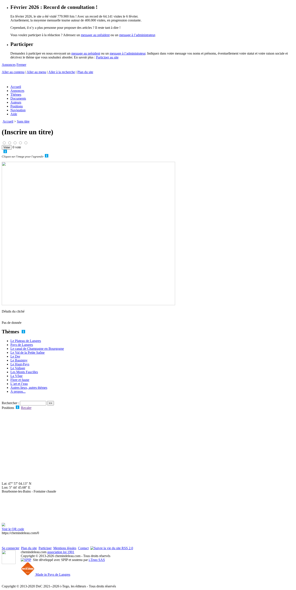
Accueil (15, 87)
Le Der (15, 356)
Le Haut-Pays (19, 364)
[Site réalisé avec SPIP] (26, 560)
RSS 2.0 (127, 548)
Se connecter (10, 548)
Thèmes (15, 94)
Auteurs (15, 102)
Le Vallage (17, 368)
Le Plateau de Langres (25, 341)
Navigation (18, 110)
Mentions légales (64, 548)
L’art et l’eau (19, 384)
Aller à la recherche (61, 72)
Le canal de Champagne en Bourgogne (37, 348)
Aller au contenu (13, 72)
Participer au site (107, 57)
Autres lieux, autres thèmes (28, 387)
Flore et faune (19, 380)
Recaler (26, 408)
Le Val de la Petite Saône (27, 352)
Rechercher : (10, 403)
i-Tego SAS (97, 560)
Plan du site (85, 72)
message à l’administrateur (137, 35)
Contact (83, 548)
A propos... (18, 391)
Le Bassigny (19, 360)
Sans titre (23, 121)
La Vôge (16, 376)
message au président (95, 35)
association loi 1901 (60, 552)
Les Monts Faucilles (24, 372)
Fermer (21, 64)
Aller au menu (36, 72)
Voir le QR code (13, 529)
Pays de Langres (21, 345)
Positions (16, 106)
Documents (18, 98)
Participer (45, 548)
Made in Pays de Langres (52, 574)
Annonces (9, 64)
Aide (13, 114)
